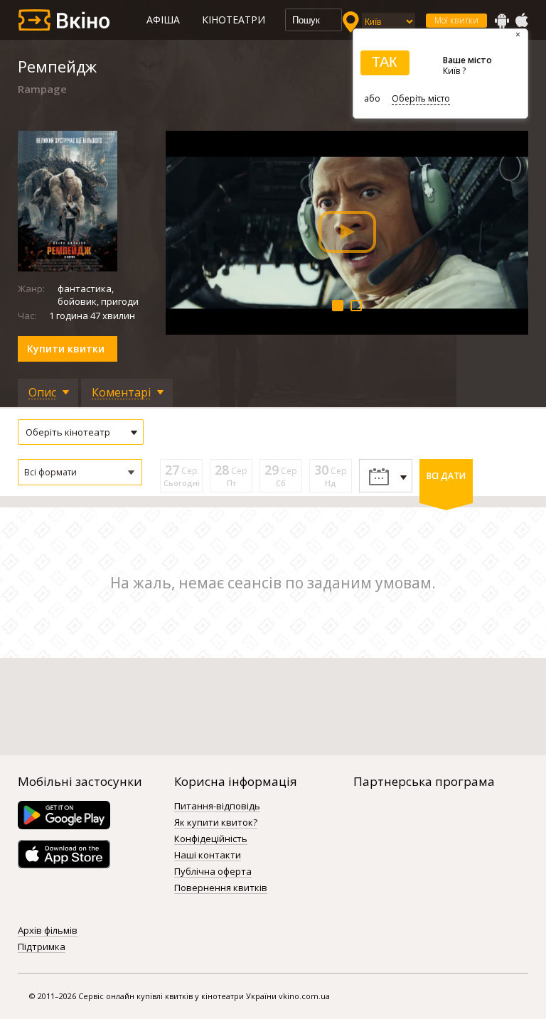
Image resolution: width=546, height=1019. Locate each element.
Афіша (163, 19)
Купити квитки (66, 348)
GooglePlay (502, 20)
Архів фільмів (47, 931)
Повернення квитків (220, 888)
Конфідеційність (210, 839)
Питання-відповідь (217, 806)
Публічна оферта (213, 872)
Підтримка (41, 947)
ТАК (384, 62)
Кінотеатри (233, 19)
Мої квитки (456, 20)
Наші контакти (207, 855)
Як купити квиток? (215, 823)
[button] (80, 472)
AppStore (521, 20)
